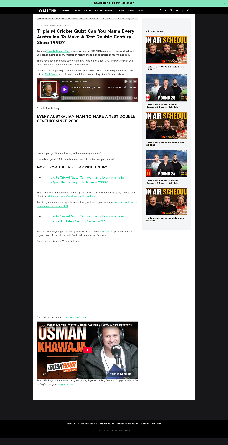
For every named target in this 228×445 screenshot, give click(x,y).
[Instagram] (171, 10)
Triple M (52, 25)
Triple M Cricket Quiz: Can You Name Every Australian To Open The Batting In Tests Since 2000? (86, 180)
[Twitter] (165, 10)
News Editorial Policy (127, 424)
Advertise (156, 424)
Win (140, 10)
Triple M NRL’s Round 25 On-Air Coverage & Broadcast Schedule (162, 105)
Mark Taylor (51, 74)
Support (145, 424)
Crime (121, 10)
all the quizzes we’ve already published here (71, 196)
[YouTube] (177, 10)
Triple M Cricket (63, 25)
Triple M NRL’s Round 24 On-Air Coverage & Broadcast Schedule (162, 181)
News (131, 10)
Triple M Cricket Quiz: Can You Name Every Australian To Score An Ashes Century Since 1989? (86, 219)
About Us (71, 424)
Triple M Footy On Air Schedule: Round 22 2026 (165, 219)
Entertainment (104, 10)
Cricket (39, 25)
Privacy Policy (107, 424)
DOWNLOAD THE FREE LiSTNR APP (114, 3)
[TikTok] (183, 10)
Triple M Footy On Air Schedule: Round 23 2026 (165, 143)
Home (65, 10)
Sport (87, 10)
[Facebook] (160, 10)
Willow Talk (108, 231)
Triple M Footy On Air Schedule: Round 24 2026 (165, 68)
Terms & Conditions (87, 424)
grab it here (67, 384)
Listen (76, 10)
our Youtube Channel (76, 317)
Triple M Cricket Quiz (58, 51)
